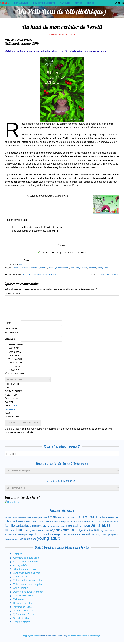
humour (83, 525)
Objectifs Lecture (44, 3)
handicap (53, 267)
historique (71, 526)
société (104, 535)
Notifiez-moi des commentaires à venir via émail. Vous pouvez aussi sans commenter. (12, 400)
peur (33, 535)
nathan (40, 530)
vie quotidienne (28, 539)
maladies (92, 267)
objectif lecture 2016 (63, 530)
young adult (103, 267)
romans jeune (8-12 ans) (62, 35)
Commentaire (12, 293)
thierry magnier (12, 539)
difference (78, 521)
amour (62, 517)
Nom (8, 323)
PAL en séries (17, 534)
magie (30, 530)
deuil (21, 267)
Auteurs (65, 3)
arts (76, 518)
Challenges (21, 3)
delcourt (55, 522)
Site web (10, 339)
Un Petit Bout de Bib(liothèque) (62, 11)
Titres (78, 3)
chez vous (45, 521)
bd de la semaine (105, 517)
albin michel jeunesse (36, 517)
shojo (98, 534)
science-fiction (87, 534)
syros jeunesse (113, 535)
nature (46, 530)
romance (73, 534)
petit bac (27, 535)
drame (87, 521)
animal (71, 517)
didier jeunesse (65, 522)
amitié (15, 267)
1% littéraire (10, 518)
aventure (86, 517)
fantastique (23, 525)
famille (27, 267)
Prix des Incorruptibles (51, 534)
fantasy (36, 525)
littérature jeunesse (79, 267)
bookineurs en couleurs (26, 521)
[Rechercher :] (62, 453)
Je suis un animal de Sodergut (39, 274)
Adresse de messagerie (12, 330)
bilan (8, 521)
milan (35, 530)
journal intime (63, 267)
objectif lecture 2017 (88, 530)
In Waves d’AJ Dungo (108, 274)
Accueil (4, 3)
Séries (90, 3)
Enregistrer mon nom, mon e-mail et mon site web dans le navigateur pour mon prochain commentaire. (16, 359)
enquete (114, 521)
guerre (62, 526)
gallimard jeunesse (39, 267)
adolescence (20, 518)
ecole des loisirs (100, 521)
